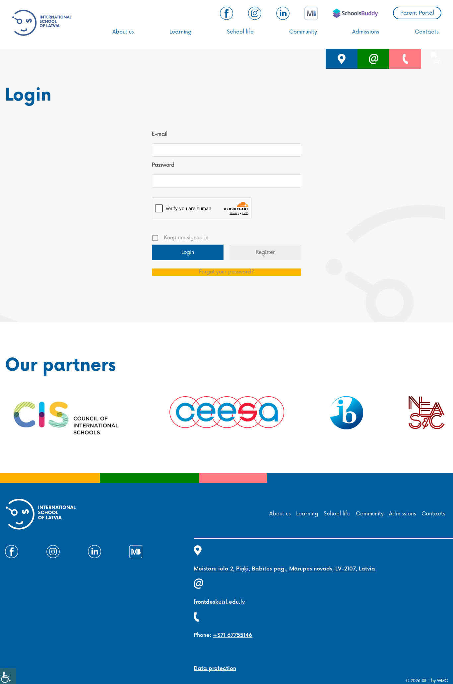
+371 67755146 (232, 635)
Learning (180, 32)
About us (123, 32)
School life (240, 32)
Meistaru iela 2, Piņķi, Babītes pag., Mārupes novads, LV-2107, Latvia (284, 569)
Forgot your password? (226, 272)
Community (303, 32)
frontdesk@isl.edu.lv (219, 602)
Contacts (427, 32)
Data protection (215, 668)
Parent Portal (417, 13)
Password (163, 165)
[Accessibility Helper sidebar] (8, 676)
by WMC (439, 680)
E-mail (159, 134)
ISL (424, 680)
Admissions (365, 32)
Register (265, 252)
